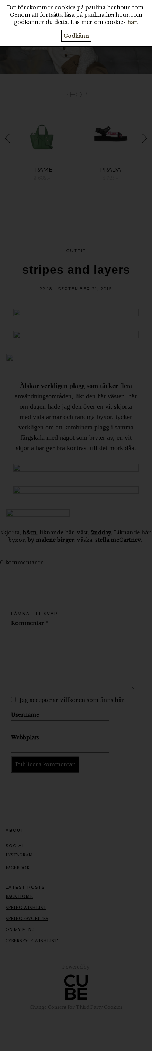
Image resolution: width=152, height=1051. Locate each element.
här (132, 22)
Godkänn (76, 36)
